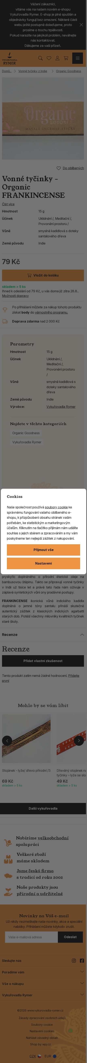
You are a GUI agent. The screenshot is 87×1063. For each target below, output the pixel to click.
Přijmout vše (44, 550)
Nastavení (43, 563)
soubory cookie (56, 507)
